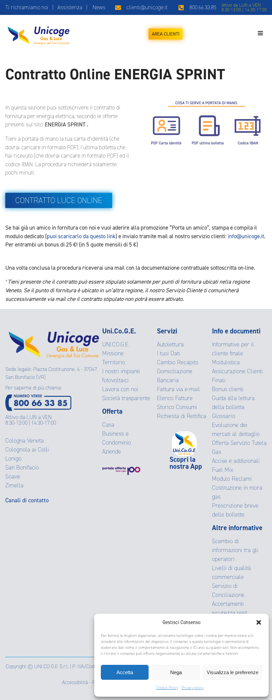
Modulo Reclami (232, 479)
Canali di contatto (27, 500)
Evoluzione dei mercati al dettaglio (236, 429)
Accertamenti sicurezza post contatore (229, 613)
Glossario (223, 416)
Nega (176, 672)
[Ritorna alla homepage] (38, 34)
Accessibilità (75, 682)
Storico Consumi (177, 407)
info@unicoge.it (246, 236)
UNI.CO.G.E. (115, 344)
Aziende (111, 451)
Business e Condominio (116, 438)
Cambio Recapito (177, 362)
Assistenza (69, 7)
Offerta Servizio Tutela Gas (239, 447)
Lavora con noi (120, 389)
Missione (113, 353)
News (99, 7)
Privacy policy (192, 687)
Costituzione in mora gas (237, 492)
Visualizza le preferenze (232, 672)
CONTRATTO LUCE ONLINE (58, 200)
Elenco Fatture (175, 398)
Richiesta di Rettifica (181, 416)
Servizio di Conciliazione (228, 590)
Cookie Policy (167, 687)
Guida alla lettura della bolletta (233, 402)
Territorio (113, 362)
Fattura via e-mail (178, 389)
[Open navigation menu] (260, 34)
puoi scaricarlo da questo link (81, 236)
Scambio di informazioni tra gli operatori (235, 550)
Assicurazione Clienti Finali (237, 375)
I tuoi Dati (168, 353)
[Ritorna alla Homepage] (53, 342)
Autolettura (170, 344)
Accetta (124, 672)
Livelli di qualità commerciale (231, 572)
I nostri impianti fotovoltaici (121, 375)
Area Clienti (165, 34)
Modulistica (226, 362)
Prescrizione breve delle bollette (235, 510)
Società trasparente (126, 398)
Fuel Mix (222, 470)
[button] (258, 622)
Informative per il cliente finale (233, 348)
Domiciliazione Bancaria (174, 375)
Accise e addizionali (236, 461)
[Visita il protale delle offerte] (129, 471)
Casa (108, 425)
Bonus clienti (227, 389)
